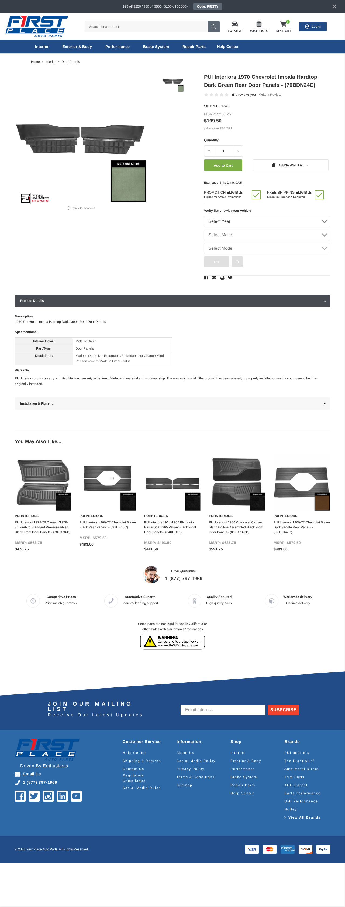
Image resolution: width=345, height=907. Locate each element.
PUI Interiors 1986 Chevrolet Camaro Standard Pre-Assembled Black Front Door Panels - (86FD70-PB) (236, 527)
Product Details (32, 301)
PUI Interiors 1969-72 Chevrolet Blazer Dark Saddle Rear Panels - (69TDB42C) (302, 527)
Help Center (134, 753)
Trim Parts (294, 777)
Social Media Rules (142, 788)
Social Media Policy (196, 761)
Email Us (32, 774)
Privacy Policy (191, 769)
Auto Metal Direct (301, 769)
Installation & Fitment (36, 403)
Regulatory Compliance (134, 778)
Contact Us (133, 769)
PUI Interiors (296, 753)
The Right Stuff (299, 761)
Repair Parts (194, 47)
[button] (235, 26)
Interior (42, 47)
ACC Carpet (296, 785)
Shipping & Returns (142, 761)
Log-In (316, 26)
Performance (117, 47)
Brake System (156, 47)
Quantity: (211, 140)
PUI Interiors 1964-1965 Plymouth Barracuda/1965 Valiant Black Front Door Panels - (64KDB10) (170, 527)
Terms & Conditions (196, 777)
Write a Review (270, 95)
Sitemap (184, 785)
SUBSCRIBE (283, 709)
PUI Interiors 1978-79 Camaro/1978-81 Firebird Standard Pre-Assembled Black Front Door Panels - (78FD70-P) (42, 527)
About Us (185, 753)
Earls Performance (302, 793)
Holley (290, 809)
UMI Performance (301, 801)
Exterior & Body (77, 47)
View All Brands (304, 817)
